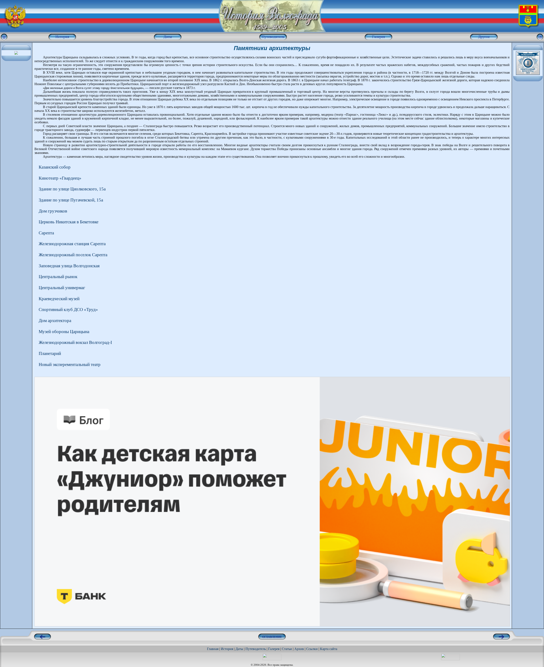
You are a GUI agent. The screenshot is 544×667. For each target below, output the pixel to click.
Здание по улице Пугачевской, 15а (71, 199)
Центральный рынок (58, 276)
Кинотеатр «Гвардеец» (60, 178)
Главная (212, 649)
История (227, 649)
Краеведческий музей (59, 298)
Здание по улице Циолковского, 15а (72, 188)
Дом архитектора (55, 320)
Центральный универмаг (62, 287)
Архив (299, 649)
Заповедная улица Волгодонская (69, 265)
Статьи (287, 649)
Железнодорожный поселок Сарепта (73, 254)
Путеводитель (255, 649)
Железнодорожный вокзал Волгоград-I (75, 342)
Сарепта (46, 232)
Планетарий (50, 353)
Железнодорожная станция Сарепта (72, 243)
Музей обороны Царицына (64, 331)
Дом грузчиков (53, 210)
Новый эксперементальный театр (70, 364)
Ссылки (312, 649)
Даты (239, 649)
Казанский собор (55, 167)
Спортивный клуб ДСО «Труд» (68, 309)
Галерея (273, 649)
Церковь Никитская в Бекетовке (68, 221)
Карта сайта (328, 649)
